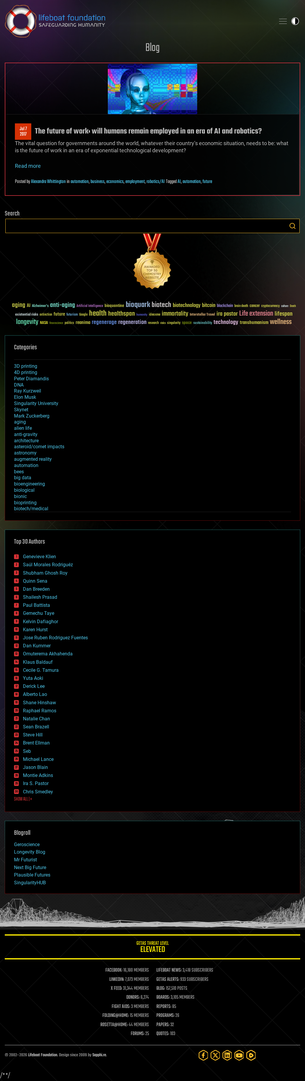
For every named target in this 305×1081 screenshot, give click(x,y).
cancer (255, 306)
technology (226, 322)
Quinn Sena (35, 581)
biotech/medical (31, 508)
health (98, 313)
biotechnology (186, 306)
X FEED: (116, 988)
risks (163, 323)
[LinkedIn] (227, 1055)
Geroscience (27, 844)
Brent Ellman (36, 743)
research (153, 323)
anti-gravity (26, 434)
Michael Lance (38, 759)
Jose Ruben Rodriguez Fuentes (55, 637)
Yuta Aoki (33, 678)
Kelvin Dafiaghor (40, 621)
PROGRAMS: (165, 1016)
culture (284, 306)
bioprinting (25, 502)
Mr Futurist (25, 860)
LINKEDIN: (116, 980)
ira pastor (227, 314)
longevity (27, 322)
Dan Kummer (37, 646)
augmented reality (33, 459)
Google (83, 315)
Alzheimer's (40, 306)
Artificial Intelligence (90, 306)
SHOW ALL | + (23, 799)
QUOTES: (162, 1034)
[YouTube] (239, 1055)
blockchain (225, 306)
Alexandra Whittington (48, 182)
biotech (161, 305)
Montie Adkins (38, 775)
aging (18, 305)
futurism (72, 315)
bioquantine (114, 305)
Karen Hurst (35, 629)
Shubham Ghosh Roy (45, 573)
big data (22, 477)
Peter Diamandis (31, 378)
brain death (241, 306)
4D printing (25, 372)
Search (292, 226)
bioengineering (29, 484)
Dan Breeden (36, 589)
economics (115, 182)
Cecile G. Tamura (41, 670)
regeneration (132, 322)
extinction (46, 315)
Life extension (256, 314)
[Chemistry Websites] (152, 263)
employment (135, 182)
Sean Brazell (36, 727)
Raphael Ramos (39, 711)
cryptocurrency (270, 306)
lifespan (283, 314)
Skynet (21, 409)
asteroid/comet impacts (39, 446)
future (207, 182)
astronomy (25, 453)
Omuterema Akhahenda (48, 654)
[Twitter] (215, 1055)
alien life (23, 428)
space (187, 322)
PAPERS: (162, 1025)
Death (293, 306)
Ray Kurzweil (27, 391)
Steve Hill (33, 735)
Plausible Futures (32, 875)
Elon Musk (25, 397)
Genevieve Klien (39, 556)
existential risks (26, 315)
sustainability (202, 323)
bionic (20, 496)
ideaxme (154, 315)
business (98, 182)
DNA (19, 385)
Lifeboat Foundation (42, 1055)
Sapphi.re (99, 1055)
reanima (83, 322)
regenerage (104, 322)
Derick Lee (34, 686)
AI (179, 182)
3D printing (25, 366)
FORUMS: (137, 1034)
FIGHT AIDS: (121, 1007)
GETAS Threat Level (152, 948)
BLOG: (160, 988)
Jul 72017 (23, 131)
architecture (26, 440)
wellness (281, 322)
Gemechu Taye (38, 613)
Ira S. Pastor (36, 783)
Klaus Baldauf (38, 662)
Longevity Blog (29, 852)
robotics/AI (156, 182)
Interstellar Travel (202, 315)
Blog (152, 48)
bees (19, 471)
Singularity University (36, 403)
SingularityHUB (30, 882)
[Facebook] (203, 1055)
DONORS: (133, 997)
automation (80, 182)
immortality (175, 313)
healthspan (121, 314)
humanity (141, 315)
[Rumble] (251, 1055)
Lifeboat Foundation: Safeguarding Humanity (137, 21)
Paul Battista (36, 605)
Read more (28, 166)
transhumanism (254, 322)
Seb (27, 751)
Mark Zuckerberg (31, 416)
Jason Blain (35, 767)
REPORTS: (163, 1007)
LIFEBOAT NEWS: (169, 970)
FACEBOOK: (113, 970)
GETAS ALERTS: (167, 980)
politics (69, 323)
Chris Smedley (38, 792)
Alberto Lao (35, 694)
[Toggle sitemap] (283, 21)
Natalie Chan (36, 719)
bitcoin (208, 306)
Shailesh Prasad (40, 597)
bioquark (138, 305)
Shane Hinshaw (39, 702)
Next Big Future (30, 867)
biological (24, 490)
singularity (173, 323)
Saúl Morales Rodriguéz (48, 564)
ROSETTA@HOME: (114, 1025)
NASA (44, 323)
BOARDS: (163, 997)
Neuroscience (56, 323)
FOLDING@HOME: (115, 1016)
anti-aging (62, 305)
